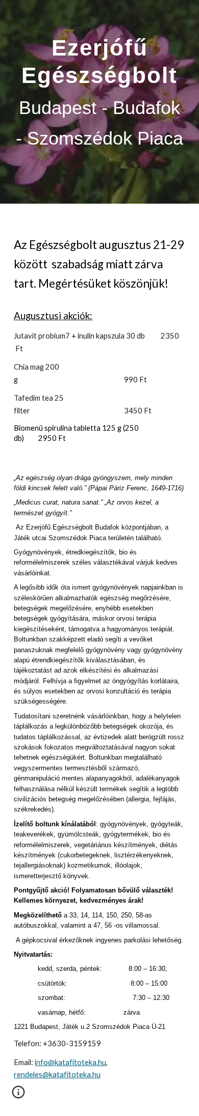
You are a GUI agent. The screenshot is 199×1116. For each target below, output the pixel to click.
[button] (18, 1095)
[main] (99, 101)
